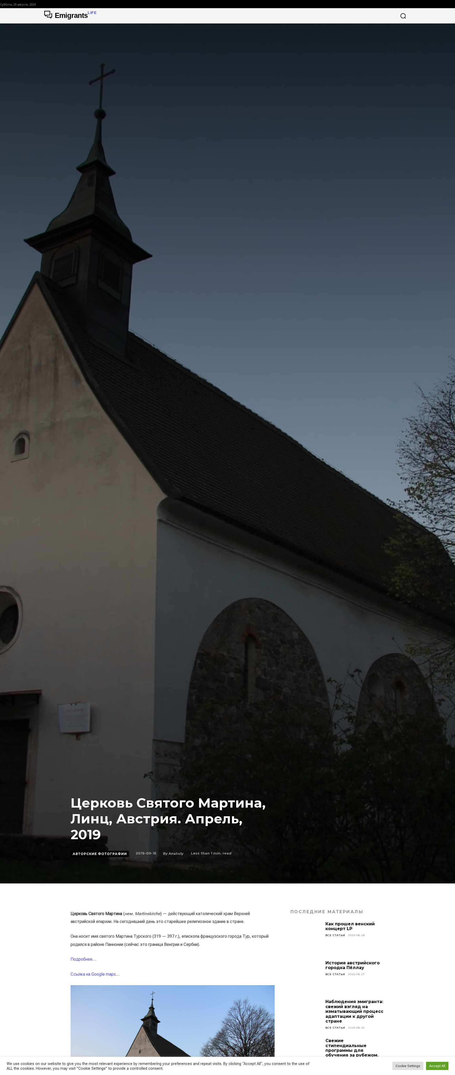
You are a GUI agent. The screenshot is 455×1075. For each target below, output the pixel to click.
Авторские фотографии (100, 854)
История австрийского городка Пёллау (352, 965)
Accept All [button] (437, 1066)
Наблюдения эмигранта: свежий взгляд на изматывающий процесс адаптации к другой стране (354, 1011)
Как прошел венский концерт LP (350, 926)
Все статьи (335, 935)
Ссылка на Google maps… (95, 974)
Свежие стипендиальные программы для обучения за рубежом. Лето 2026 (351, 1050)
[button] (403, 15)
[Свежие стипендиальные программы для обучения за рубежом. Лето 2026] (306, 1053)
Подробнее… (83, 959)
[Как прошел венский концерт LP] (306, 937)
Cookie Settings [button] (407, 1066)
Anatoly (176, 853)
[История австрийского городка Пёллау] (306, 976)
